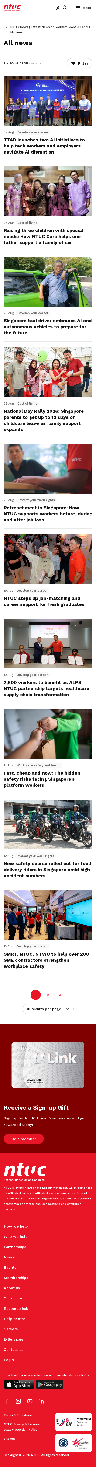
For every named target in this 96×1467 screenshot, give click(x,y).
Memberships (16, 1277)
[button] (79, 63)
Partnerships (15, 1247)
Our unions (13, 1298)
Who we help (16, 1236)
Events (10, 1267)
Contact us (13, 1349)
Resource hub (16, 1308)
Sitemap (10, 1438)
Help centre (14, 1319)
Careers (11, 1329)
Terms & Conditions (18, 1415)
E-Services (13, 1339)
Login (9, 1360)
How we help (16, 1226)
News (9, 1257)
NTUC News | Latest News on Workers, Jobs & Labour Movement (50, 29)
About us (12, 1288)
